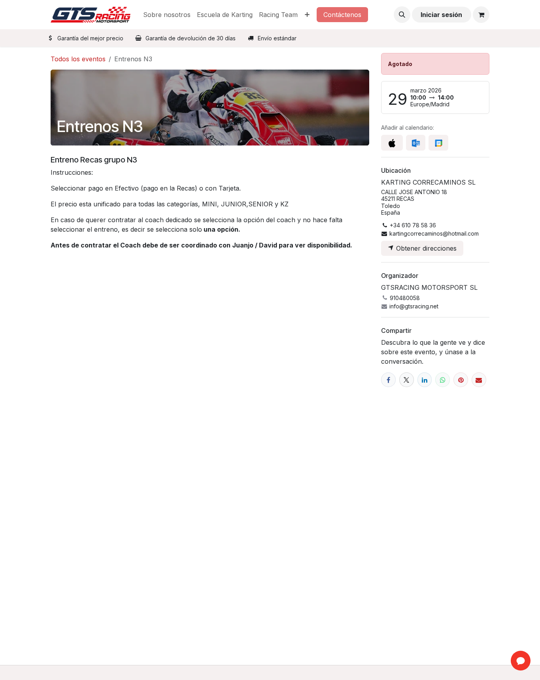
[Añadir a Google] (438, 143)
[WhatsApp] (442, 379)
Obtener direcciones (425, 248)
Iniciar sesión (441, 15)
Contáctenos (342, 15)
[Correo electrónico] (479, 379)
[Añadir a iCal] (392, 143)
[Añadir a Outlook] (415, 143)
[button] (402, 14)
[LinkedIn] (424, 379)
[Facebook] (388, 379)
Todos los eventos (78, 59)
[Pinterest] (460, 379)
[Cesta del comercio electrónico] (481, 14)
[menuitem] (167, 15)
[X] (406, 379)
